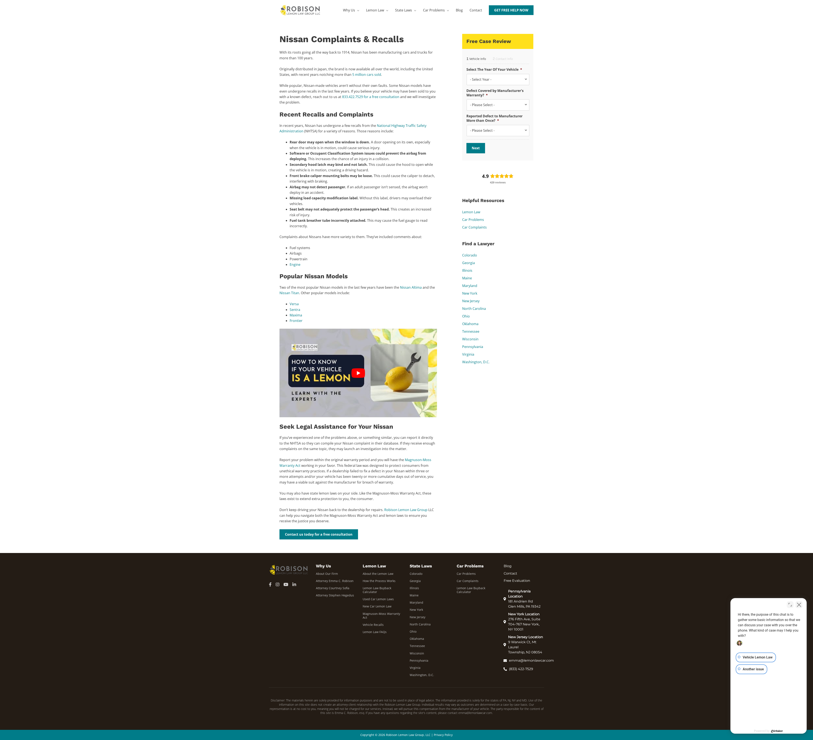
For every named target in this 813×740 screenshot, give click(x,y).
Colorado (469, 255)
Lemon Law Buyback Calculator (377, 590)
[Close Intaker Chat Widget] (799, 604)
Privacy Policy (443, 735)
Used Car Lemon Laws (378, 599)
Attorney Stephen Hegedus (335, 595)
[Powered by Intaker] (777, 731)
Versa (294, 304)
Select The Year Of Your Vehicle (494, 69)
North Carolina (474, 308)
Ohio (466, 316)
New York (469, 293)
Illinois (467, 270)
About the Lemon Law (378, 574)
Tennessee (470, 331)
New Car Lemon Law (377, 606)
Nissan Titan (289, 293)
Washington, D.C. (475, 362)
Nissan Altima (411, 287)
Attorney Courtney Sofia (332, 588)
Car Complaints (474, 227)
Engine (295, 264)
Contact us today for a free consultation (319, 534)
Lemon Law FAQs (375, 632)
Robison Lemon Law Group (405, 509)
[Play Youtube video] (358, 373)
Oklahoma (470, 323)
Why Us (349, 10)
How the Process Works (379, 581)
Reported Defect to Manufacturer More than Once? (494, 118)
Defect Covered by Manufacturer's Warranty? (495, 93)
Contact (476, 10)
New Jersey (471, 301)
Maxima (296, 315)
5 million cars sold (366, 74)
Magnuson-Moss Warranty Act (381, 615)
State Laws (403, 10)
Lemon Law (375, 10)
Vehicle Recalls (373, 625)
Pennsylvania (472, 346)
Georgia (468, 263)
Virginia (468, 354)
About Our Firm (327, 574)
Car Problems (434, 10)
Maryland (469, 285)
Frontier (296, 320)
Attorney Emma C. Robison (335, 581)
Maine (467, 278)
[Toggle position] (790, 604)
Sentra (295, 309)
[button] (511, 10)
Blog (459, 10)
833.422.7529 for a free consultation (370, 96)
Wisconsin (470, 339)
